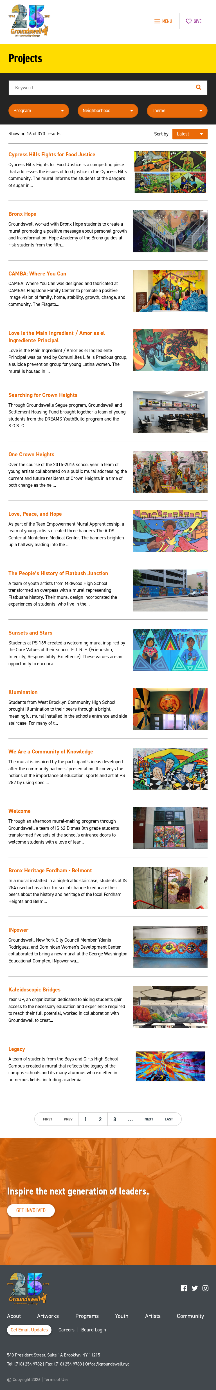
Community (190, 1316)
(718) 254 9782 (28, 1364)
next (149, 1119)
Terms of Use (56, 1379)
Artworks (48, 1316)
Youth (122, 1316)
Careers (66, 1330)
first (47, 1119)
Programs (87, 1316)
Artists (153, 1316)
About (14, 1316)
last (169, 1119)
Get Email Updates (29, 1330)
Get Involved (31, 1210)
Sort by (161, 134)
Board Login (93, 1330)
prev (68, 1119)
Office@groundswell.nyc (107, 1364)
